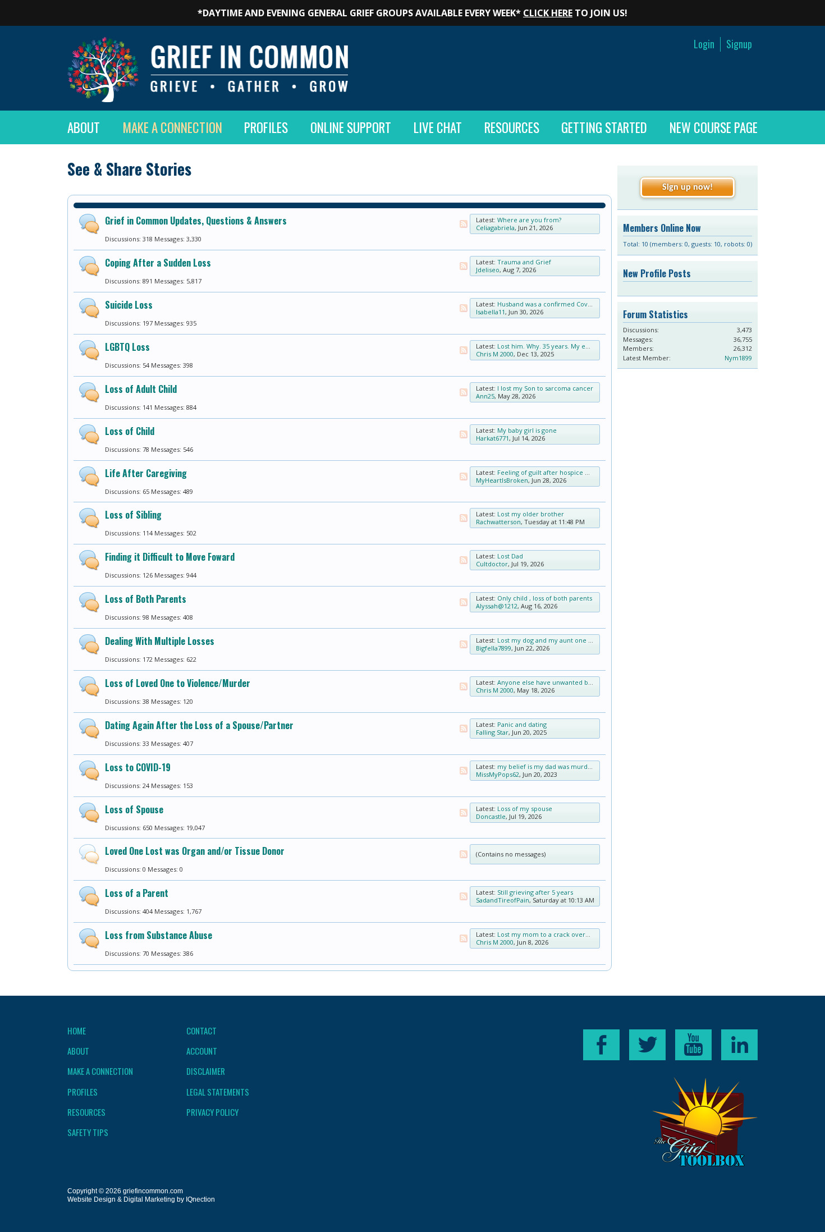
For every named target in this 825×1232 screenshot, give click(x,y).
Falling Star (492, 732)
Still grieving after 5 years (535, 892)
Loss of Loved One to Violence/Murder (177, 683)
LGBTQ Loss (127, 347)
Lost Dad (510, 556)
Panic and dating (522, 724)
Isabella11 (490, 312)
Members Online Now (662, 228)
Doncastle (491, 816)
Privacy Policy (212, 1112)
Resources (511, 127)
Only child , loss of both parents (544, 598)
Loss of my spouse (524, 808)
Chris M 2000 (495, 354)
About (83, 127)
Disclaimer (205, 1071)
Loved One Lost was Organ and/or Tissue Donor (195, 851)
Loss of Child (129, 431)
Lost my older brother (530, 514)
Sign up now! (687, 187)
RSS (463, 224)
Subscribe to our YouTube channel (693, 1044)
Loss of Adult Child (141, 389)
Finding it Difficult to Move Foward (170, 557)
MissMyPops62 (497, 774)
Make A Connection (172, 127)
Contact (201, 1030)
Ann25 (485, 396)
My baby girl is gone (527, 430)
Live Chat (438, 127)
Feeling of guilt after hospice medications (559, 472)
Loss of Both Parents (145, 599)
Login (704, 44)
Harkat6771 (492, 438)
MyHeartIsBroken (502, 480)
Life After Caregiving (146, 473)
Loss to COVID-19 (138, 767)
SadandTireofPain (502, 900)
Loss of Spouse (134, 809)
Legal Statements (217, 1092)
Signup (739, 44)
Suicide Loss (129, 305)
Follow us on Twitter (647, 1044)
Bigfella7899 (493, 648)
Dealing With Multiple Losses (159, 641)
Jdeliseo (487, 269)
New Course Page (714, 127)
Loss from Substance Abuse (158, 935)
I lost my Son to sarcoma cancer (545, 388)
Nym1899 (738, 358)
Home (76, 1030)
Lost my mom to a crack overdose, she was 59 (566, 934)
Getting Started (604, 127)
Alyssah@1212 (496, 606)
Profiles (266, 127)
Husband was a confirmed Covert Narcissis (560, 304)
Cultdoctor (492, 564)
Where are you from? (529, 220)
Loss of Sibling (133, 514)
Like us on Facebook (601, 1044)
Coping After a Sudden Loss (158, 262)
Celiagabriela (495, 227)
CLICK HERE (547, 13)
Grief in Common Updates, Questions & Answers (196, 220)
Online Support (350, 127)
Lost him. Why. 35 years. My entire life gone (562, 346)
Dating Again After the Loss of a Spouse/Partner (199, 725)
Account (201, 1051)
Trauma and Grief (524, 262)
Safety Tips (87, 1132)
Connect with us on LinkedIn (739, 1044)
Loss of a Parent (136, 893)
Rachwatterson (498, 521)
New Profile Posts (657, 273)
